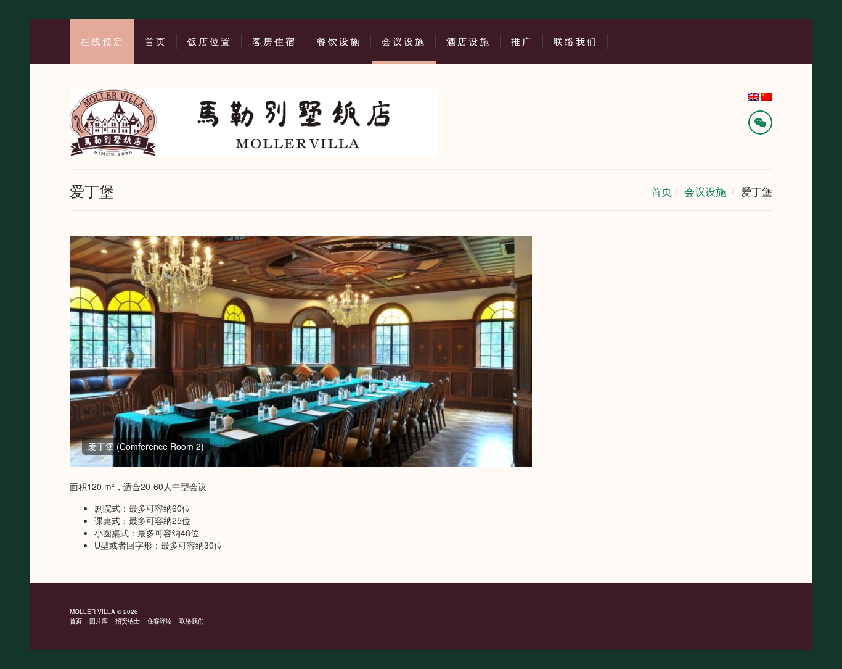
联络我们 (576, 41)
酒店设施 (468, 41)
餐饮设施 (339, 41)
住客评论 (159, 621)
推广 (522, 41)
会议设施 (404, 41)
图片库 (98, 621)
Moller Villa (92, 611)
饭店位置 (209, 41)
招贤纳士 (127, 621)
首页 (156, 41)
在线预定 (102, 41)
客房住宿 (274, 41)
